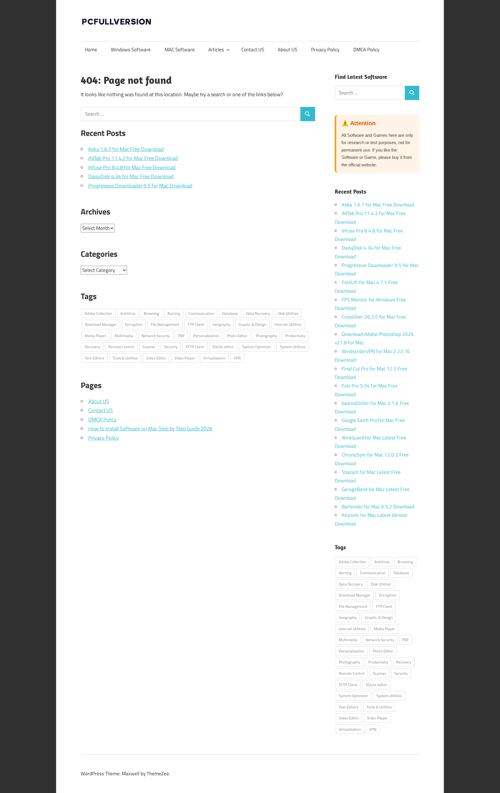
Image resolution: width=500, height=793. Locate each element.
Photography (266, 336)
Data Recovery (258, 313)
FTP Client (196, 324)
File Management (165, 324)
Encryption (133, 324)
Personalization (206, 336)
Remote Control (121, 347)
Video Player (184, 358)
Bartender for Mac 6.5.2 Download (378, 506)
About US (287, 49)
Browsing (151, 313)
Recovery (92, 347)
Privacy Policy (325, 49)
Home (91, 49)
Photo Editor (237, 336)
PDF (181, 336)
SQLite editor (223, 347)
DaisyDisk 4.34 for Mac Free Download (131, 176)
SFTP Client (195, 347)
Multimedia (124, 336)
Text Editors (94, 358)
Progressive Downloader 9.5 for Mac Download (140, 186)
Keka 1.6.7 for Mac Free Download (126, 149)
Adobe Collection (98, 313)
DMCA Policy (366, 49)
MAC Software (180, 49)
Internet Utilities (288, 324)
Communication (201, 313)
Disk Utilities (288, 313)
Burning (174, 313)
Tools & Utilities (125, 358)
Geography (221, 324)
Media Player (95, 336)
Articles (216, 49)
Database (230, 313)
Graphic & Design (252, 324)
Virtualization (214, 358)
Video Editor (156, 358)
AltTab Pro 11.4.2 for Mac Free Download (133, 158)
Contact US (252, 49)
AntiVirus (127, 313)
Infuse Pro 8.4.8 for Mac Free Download (132, 167)
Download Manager (101, 324)
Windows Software (131, 49)
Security (170, 347)
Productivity (295, 336)
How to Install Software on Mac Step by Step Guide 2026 (150, 428)
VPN (237, 358)
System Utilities (292, 347)
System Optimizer (256, 347)
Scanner (149, 347)
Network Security (155, 336)
